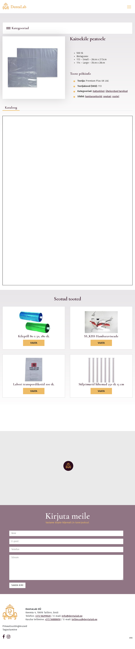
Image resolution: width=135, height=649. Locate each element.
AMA (131, 638)
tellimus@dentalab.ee (84, 619)
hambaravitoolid (93, 96)
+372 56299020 (43, 615)
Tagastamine (9, 629)
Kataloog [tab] (11, 108)
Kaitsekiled (98, 91)
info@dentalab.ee (72, 615)
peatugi (107, 96)
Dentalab (16, 6)
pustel (115, 96)
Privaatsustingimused (14, 626)
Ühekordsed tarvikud (117, 91)
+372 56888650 (53, 619)
